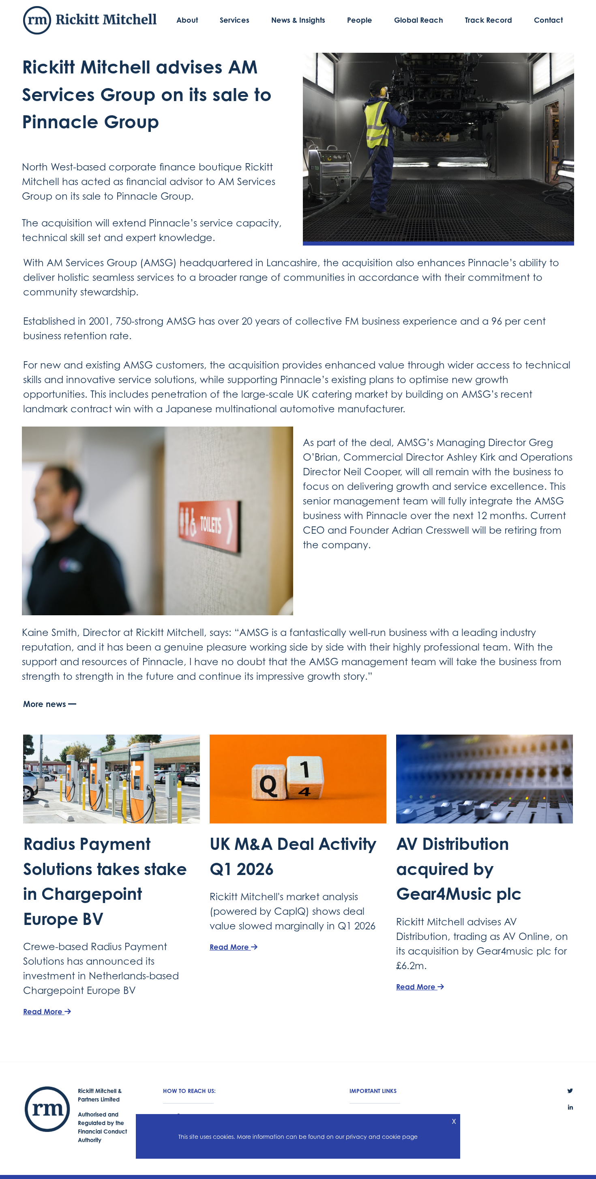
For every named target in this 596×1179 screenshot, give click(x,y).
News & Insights (298, 19)
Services (234, 19)
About (187, 19)
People (359, 19)
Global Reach (418, 19)
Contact (548, 19)
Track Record (488, 19)
